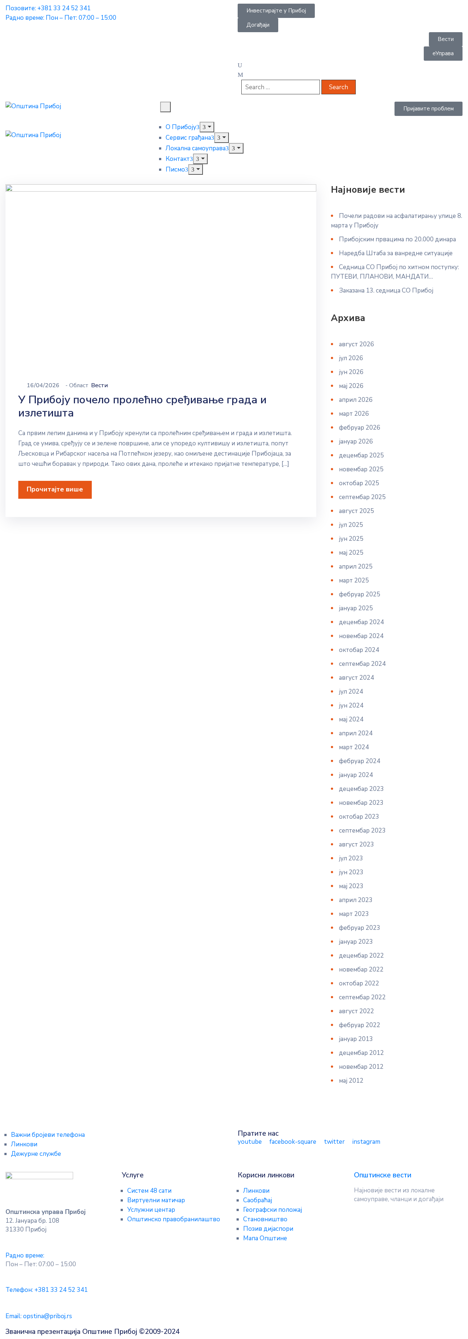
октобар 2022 (359, 983)
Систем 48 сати (149, 1191)
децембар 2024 (361, 622)
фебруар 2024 (359, 761)
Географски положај (272, 1210)
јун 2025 (351, 539)
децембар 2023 (361, 789)
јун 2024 (351, 705)
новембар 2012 (361, 1067)
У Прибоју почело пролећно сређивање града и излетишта (142, 406)
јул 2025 (351, 525)
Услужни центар (151, 1210)
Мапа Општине (265, 1238)
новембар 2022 (361, 969)
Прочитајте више (55, 489)
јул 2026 (351, 358)
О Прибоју (181, 127)
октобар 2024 (359, 650)
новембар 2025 (361, 469)
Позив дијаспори (268, 1229)
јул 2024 (351, 691)
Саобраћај (257, 1200)
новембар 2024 (361, 636)
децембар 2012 (361, 1053)
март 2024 (354, 747)
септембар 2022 (362, 997)
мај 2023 (351, 886)
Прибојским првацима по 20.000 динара (397, 239)
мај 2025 (351, 552)
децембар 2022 (361, 955)
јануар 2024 (356, 775)
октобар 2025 (359, 483)
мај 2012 (351, 1080)
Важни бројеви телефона (48, 1135)
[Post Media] (160, 271)
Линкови (24, 1144)
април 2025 (356, 566)
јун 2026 (351, 372)
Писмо (175, 169)
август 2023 (356, 844)
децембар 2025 (361, 455)
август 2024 (356, 678)
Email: (38, 1316)
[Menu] (207, 127)
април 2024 (356, 733)
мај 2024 (351, 719)
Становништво (265, 1219)
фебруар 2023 (359, 928)
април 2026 (356, 400)
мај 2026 (351, 386)
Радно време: (24, 1255)
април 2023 (356, 900)
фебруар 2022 (359, 1025)
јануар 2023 (356, 942)
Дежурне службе (36, 1154)
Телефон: (46, 1290)
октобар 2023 (359, 816)
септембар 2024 (362, 664)
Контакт (178, 159)
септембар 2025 (362, 497)
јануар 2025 (356, 608)
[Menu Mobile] (165, 107)
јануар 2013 (356, 1039)
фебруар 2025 (359, 594)
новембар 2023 (361, 803)
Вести (99, 385)
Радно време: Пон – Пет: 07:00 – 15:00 (60, 18)
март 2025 (354, 580)
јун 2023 (351, 872)
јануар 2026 (356, 441)
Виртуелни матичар (156, 1200)
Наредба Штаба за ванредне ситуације (396, 253)
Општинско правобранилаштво (173, 1219)
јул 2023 (351, 858)
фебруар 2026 (359, 427)
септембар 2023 (362, 830)
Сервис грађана (188, 137)
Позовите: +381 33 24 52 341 (48, 8)
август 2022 (356, 1011)
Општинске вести (382, 1175)
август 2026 (356, 344)
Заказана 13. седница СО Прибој (386, 290)
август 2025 (356, 511)
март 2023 (354, 914)
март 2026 (354, 414)
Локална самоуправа (196, 148)
